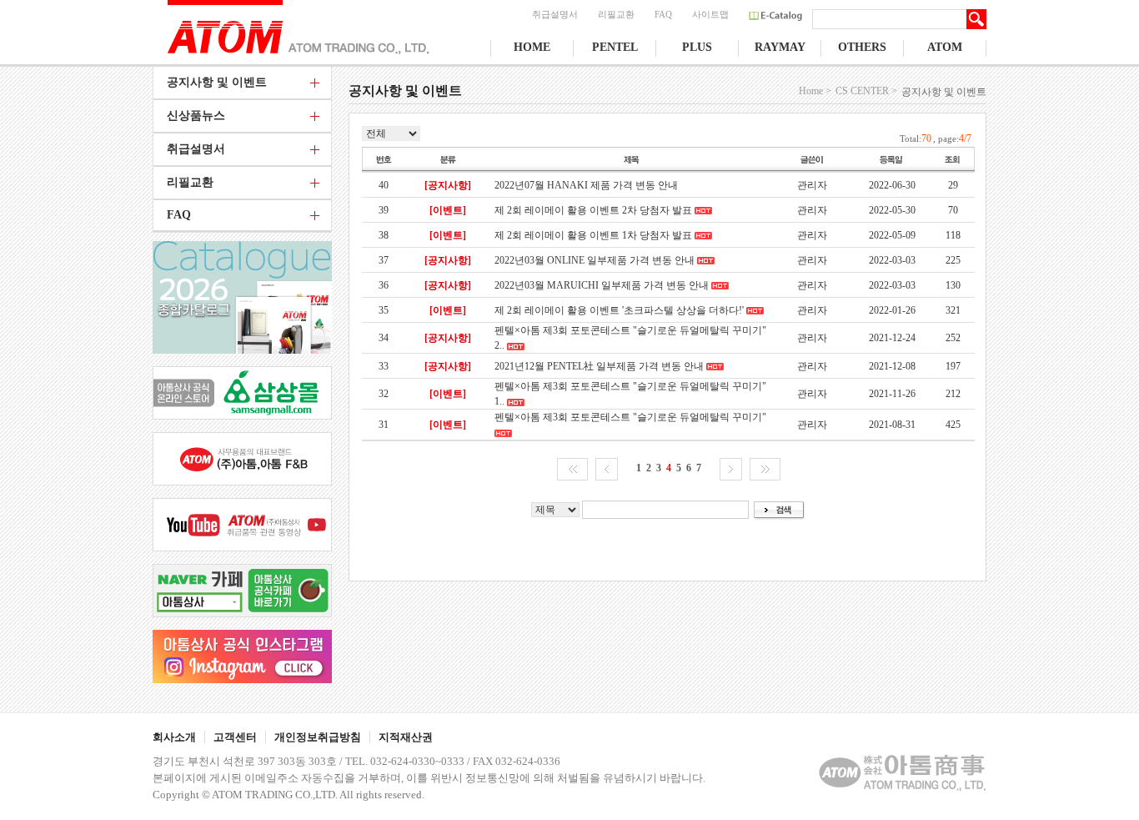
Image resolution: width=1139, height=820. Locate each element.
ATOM (944, 47)
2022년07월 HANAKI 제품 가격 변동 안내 (586, 185)
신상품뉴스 (196, 115)
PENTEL (615, 47)
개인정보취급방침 (317, 737)
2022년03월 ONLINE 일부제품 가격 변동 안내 (594, 260)
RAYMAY (780, 47)
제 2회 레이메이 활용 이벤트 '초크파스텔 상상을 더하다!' (619, 310)
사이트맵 (710, 14)
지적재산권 (406, 737)
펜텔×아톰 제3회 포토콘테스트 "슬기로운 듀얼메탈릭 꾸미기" (630, 417)
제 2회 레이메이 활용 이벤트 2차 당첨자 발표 (593, 210)
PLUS (697, 47)
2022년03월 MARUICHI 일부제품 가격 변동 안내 (601, 285)
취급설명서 (555, 14)
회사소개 (174, 737)
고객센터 (235, 737)
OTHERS (862, 47)
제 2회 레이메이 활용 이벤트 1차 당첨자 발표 (593, 235)
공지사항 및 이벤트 (217, 82)
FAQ (663, 14)
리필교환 (616, 14)
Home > (815, 91)
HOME (532, 47)
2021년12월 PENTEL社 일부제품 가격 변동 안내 (599, 366)
